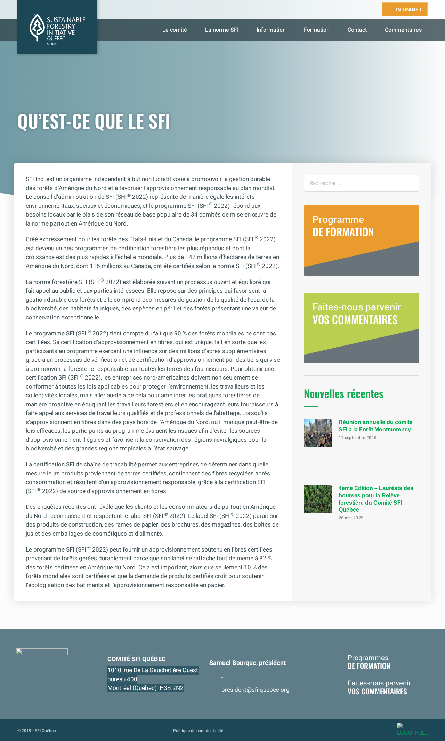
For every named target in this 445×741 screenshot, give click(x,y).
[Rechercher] (410, 183)
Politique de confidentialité (198, 730)
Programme (343, 226)
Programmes (369, 662)
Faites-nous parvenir (357, 313)
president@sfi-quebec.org (255, 689)
